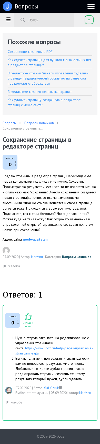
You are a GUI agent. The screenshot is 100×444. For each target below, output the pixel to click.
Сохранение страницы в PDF (30, 51)
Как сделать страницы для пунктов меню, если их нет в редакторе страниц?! (49, 62)
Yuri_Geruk (51, 388)
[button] (8, 19)
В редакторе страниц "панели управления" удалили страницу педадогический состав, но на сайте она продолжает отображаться (48, 78)
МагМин (37, 257)
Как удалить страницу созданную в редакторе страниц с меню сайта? (44, 102)
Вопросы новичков (76, 257)
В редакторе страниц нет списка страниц (40, 91)
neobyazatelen (35, 239)
